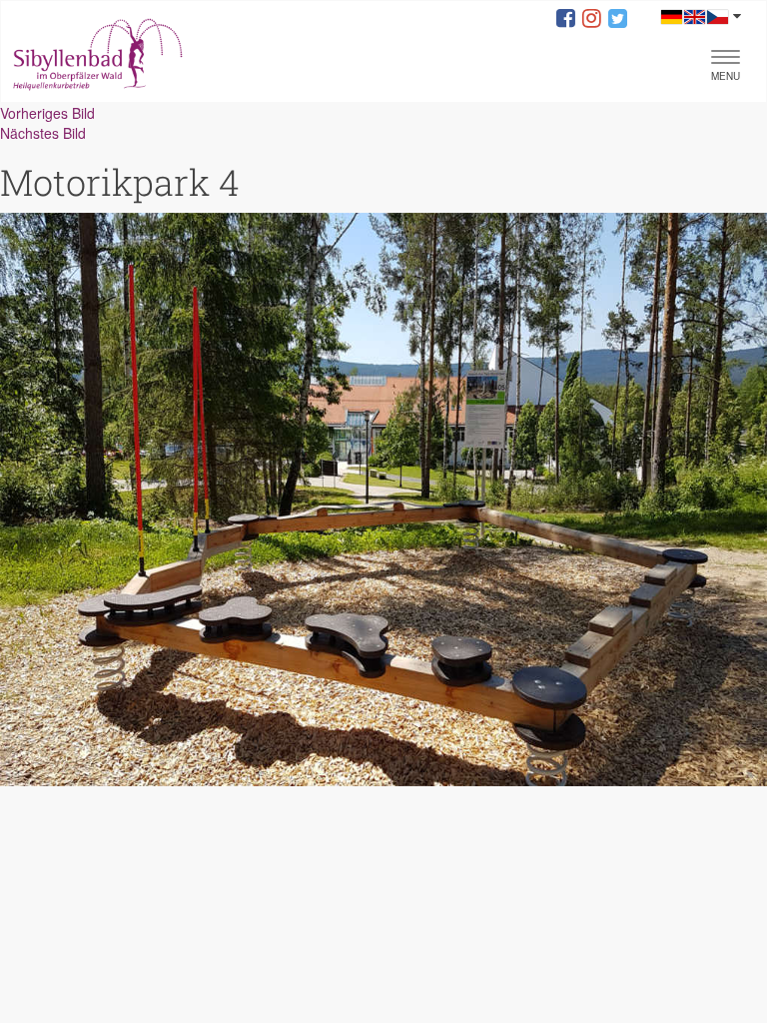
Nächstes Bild (43, 133)
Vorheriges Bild (47, 113)
